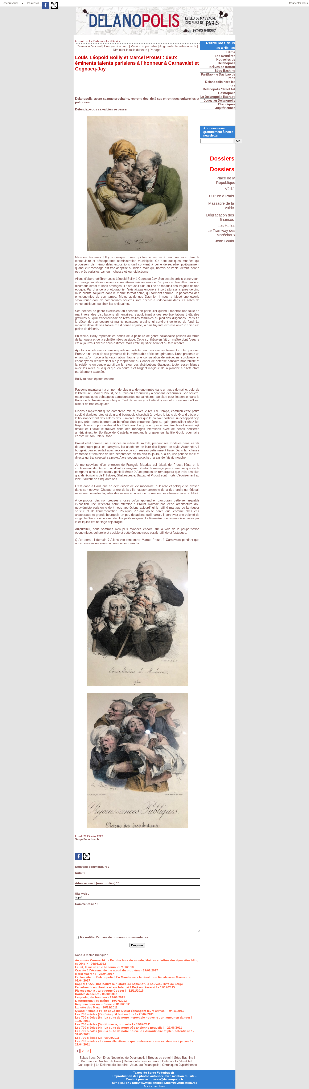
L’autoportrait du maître (92, 1000)
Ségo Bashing (184, 1057)
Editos (83, 1057)
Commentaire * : (86, 904)
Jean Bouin (224, 241)
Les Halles (226, 226)
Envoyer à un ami (116, 46)
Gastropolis (85, 1064)
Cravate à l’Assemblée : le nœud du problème (107, 970)
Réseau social (10, 3)
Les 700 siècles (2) (88, 1037)
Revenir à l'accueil (89, 46)
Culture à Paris (221, 196)
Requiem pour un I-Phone (93, 1004)
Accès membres (154, 1086)
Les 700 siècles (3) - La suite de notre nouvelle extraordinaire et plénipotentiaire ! (133, 1031)
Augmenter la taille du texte (177, 46)
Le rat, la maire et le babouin (95, 967)
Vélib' (229, 189)
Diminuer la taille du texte (130, 50)
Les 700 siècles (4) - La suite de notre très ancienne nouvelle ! (119, 1027)
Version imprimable (144, 46)
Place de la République (225, 180)
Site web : (82, 893)
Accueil (79, 41)
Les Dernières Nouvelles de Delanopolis (118, 1057)
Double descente (87, 994)
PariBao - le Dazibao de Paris (101, 1061)
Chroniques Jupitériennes (179, 1064)
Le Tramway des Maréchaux (221, 232)
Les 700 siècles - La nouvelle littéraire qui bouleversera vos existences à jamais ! (133, 1041)
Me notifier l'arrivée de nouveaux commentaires (114, 937)
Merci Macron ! (85, 973)
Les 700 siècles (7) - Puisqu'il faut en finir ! (105, 1014)
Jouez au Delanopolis (145, 1064)
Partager (155, 50)
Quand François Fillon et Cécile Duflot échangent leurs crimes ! (120, 1010)
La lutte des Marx (87, 1007)
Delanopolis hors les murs (142, 1061)
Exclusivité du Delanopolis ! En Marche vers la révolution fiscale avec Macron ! (132, 977)
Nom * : (80, 872)
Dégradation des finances (220, 217)
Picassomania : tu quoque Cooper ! (100, 990)
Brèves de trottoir (160, 1057)
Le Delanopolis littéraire (104, 41)
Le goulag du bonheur (91, 997)
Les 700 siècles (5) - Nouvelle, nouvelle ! (104, 1024)
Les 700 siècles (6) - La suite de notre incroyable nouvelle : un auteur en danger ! (133, 1017)
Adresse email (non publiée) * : (97, 883)
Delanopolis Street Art (177, 1061)
